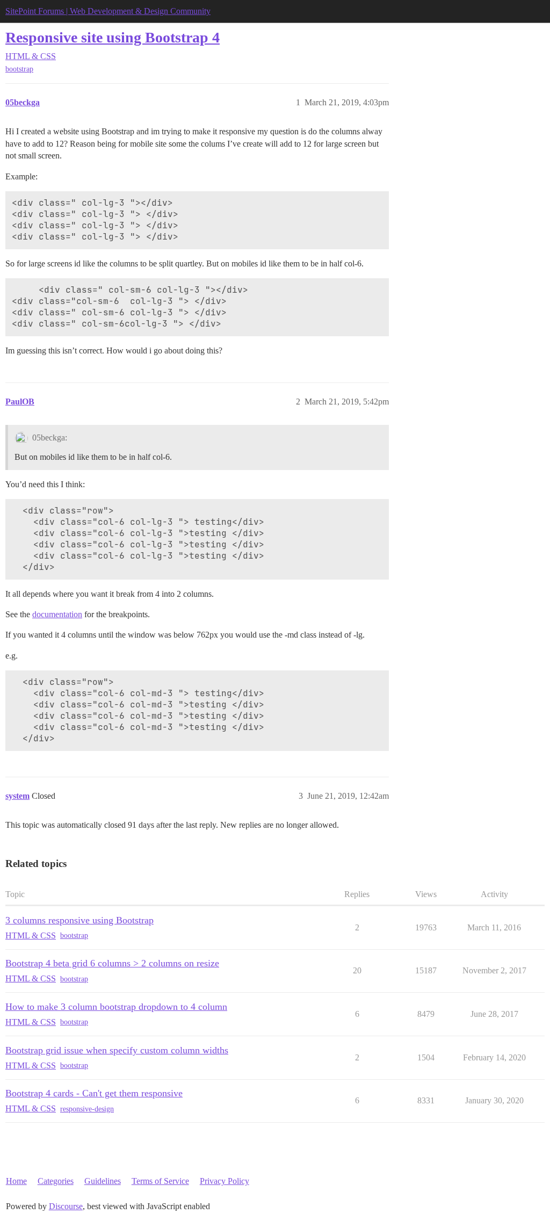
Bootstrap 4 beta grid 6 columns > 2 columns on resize (112, 963)
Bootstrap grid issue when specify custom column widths (116, 1050)
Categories (56, 1181)
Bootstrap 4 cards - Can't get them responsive (94, 1093)
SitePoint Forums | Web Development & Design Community (108, 11)
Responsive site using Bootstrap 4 (112, 37)
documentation (57, 614)
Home (16, 1181)
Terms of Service (160, 1181)
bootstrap (19, 69)
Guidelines (102, 1181)
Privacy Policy (224, 1181)
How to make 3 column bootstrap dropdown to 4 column (116, 1006)
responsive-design (87, 1109)
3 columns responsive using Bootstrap (79, 920)
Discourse (66, 1206)
